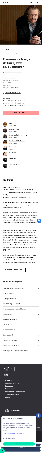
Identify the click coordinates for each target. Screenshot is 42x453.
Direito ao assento (8, 293)
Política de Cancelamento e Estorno (14, 288)
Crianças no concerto (10, 340)
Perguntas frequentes (12, 383)
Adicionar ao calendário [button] (13, 93)
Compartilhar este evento (13, 72)
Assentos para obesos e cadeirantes (14, 309)
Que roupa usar (8, 324)
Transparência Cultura (12, 394)
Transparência (21, 447)
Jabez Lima (13, 159)
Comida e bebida (8, 335)
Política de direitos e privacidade (15, 391)
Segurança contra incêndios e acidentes (15, 350)
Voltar (7, 49)
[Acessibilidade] (38, 415)
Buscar (30, 2)
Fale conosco (9, 386)
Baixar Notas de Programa (13, 270)
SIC (21, 450)
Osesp (11, 123)
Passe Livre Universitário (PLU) (12, 345)
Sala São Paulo (11, 78)
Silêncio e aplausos (9, 330)
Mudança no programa (10, 299)
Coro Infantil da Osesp (17, 141)
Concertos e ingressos (14, 53)
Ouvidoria (8, 397)
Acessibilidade (7, 314)
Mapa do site (9, 380)
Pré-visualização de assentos (12, 304)
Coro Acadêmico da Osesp (18, 135)
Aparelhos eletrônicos (10, 319)
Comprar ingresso (20, 113)
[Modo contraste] (37, 2)
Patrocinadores (10, 389)
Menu (6, 2)
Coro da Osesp (14, 129)
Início (4, 53)
